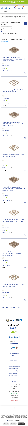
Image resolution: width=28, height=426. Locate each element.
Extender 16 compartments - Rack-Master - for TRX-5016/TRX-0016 (13, 220)
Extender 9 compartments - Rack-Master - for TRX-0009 (12, 90)
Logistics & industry (13, 368)
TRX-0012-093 (5, 130)
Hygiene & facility (13, 373)
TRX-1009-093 (5, 98)
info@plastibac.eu (14, 395)
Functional (10, 420)
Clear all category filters (6, 26)
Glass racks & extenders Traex (10, 31)
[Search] (1, 12)
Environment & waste (13, 371)
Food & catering (8, 16)
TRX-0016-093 (5, 195)
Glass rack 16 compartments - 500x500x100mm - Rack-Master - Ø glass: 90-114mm (13, 188)
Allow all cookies (21, 423)
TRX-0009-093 (5, 65)
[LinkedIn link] (14, 348)
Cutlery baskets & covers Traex (10, 33)
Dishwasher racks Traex (18, 16)
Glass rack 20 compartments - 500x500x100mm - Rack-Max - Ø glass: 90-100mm (12, 253)
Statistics (18, 420)
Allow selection (13, 423)
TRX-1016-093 (5, 228)
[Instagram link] (17, 348)
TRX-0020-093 (5, 260)
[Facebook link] (12, 348)
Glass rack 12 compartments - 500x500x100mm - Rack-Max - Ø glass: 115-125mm (12, 123)
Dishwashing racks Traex (8, 29)
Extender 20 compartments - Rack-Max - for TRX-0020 (13, 285)
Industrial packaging (13, 375)
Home (2, 16)
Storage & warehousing (13, 366)
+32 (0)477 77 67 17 (15, 393)
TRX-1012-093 (5, 163)
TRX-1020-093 (5, 292)
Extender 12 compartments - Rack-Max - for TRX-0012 (13, 155)
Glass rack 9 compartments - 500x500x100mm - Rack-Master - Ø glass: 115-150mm (13, 59)
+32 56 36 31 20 (15, 391)
